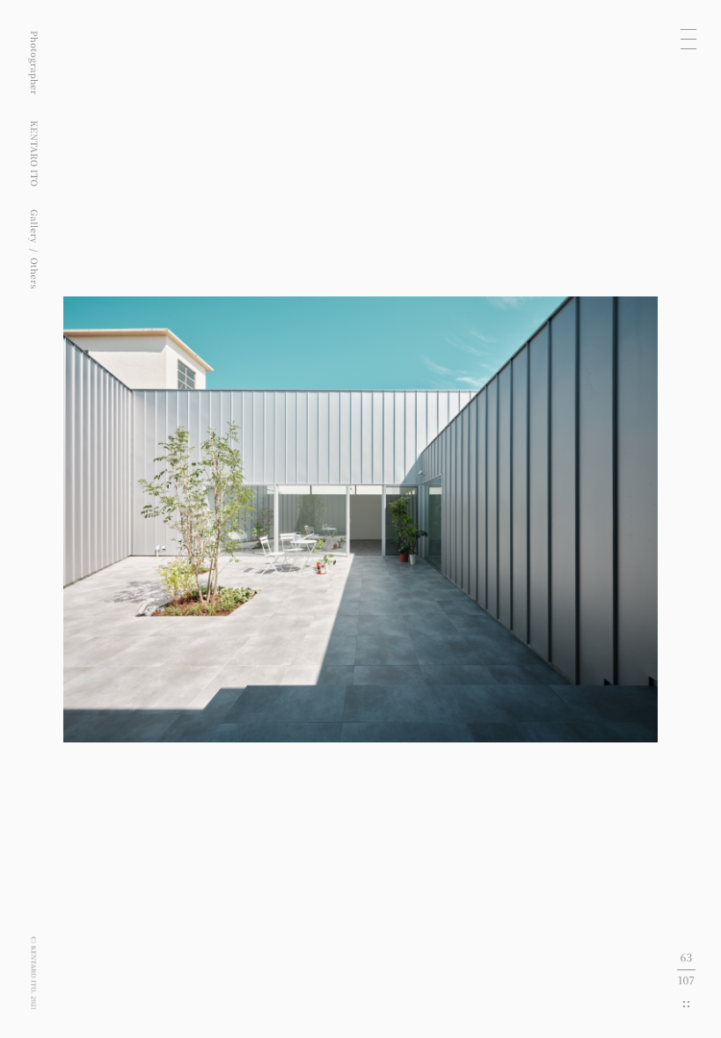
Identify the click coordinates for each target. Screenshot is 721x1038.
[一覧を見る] (686, 1004)
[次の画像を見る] (540, 519)
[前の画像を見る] (180, 519)
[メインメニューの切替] (688, 38)
